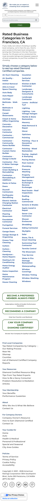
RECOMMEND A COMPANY (20, 311)
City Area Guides (10, 447)
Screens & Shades (30, 205)
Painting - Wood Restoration (29, 150)
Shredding (26, 225)
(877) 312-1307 (8, 479)
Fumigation (7, 225)
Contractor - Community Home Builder (8, 143)
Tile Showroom (29, 252)
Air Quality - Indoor (8, 79)
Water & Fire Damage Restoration (28, 260)
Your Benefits (8, 393)
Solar (24, 234)
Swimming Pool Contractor (29, 244)
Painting (26, 138)
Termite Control (29, 249)
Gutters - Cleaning (6, 250)
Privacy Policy (9, 459)
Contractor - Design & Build (9, 157)
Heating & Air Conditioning (8, 261)
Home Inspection (10, 271)
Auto (4, 436)
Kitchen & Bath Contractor (29, 85)
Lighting (26, 108)
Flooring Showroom (7, 215)
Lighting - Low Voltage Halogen (29, 112)
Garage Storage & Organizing (10, 236)
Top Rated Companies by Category (19, 346)
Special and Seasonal (12, 444)
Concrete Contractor (7, 131)
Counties (6, 357)
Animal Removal (10, 84)
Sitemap (6, 354)
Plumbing (26, 166)
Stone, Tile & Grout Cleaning (29, 239)
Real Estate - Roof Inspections (30, 191)
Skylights (26, 231)
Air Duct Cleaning (10, 75)
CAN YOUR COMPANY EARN (20, 325)
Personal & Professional (13, 441)
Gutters (5, 246)
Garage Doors (8, 231)
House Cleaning (9, 282)
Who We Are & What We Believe (18, 405)
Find (20, 25)
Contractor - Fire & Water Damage (10, 163)
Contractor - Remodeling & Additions (8, 177)
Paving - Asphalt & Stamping (29, 155)
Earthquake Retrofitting (7, 196)
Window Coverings (26, 270)
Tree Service (27, 255)
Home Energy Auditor (8, 267)
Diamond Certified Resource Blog (18, 372)
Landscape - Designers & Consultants (27, 91)
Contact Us (7, 408)
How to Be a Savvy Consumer (16, 378)
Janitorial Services (26, 79)
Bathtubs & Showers (7, 109)
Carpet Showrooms (7, 114)
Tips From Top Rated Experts (16, 375)
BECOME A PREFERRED (20, 297)
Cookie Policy (9, 462)
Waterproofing (28, 266)
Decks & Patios (9, 183)
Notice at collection (10, 498)
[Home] (4, 5)
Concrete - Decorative (7, 125)
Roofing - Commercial (27, 200)
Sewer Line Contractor (27, 215)
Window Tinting (29, 275)
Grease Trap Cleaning (7, 241)
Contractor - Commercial (8, 136)
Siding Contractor (30, 228)
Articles (6, 384)
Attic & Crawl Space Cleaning (9, 88)
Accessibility (8, 465)
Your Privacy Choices (16, 495)
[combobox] (23, 15)
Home (5, 433)
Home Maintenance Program (8, 276)
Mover (25, 131)
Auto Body (7, 92)
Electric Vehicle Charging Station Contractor (10, 203)
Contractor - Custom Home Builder (9, 151)
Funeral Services (9, 228)
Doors (5, 186)
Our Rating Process (11, 348)
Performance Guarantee (14, 396)
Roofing (25, 196)
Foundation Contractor (7, 221)
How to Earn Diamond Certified (17, 421)
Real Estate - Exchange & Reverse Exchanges (28, 183)
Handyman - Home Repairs (8, 255)
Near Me (6, 351)
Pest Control (27, 163)
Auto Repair (7, 96)
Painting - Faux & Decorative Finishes (30, 143)
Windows (26, 281)
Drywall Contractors (7, 191)
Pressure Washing (26, 170)
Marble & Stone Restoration (29, 118)
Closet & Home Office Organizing (10, 120)
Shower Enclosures (27, 220)
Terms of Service (10, 456)
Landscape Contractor (27, 98)
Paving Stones (28, 160)
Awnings (6, 99)
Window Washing (30, 278)
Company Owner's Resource (16, 418)
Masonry (26, 122)
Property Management (28, 176)
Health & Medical (10, 438)
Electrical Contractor (7, 209)
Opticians (26, 134)
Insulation (26, 75)
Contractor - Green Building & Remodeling (10, 169)
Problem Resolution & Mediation (18, 381)
